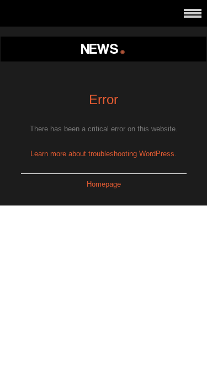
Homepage (104, 184)
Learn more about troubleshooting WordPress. (103, 154)
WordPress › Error (104, 49)
